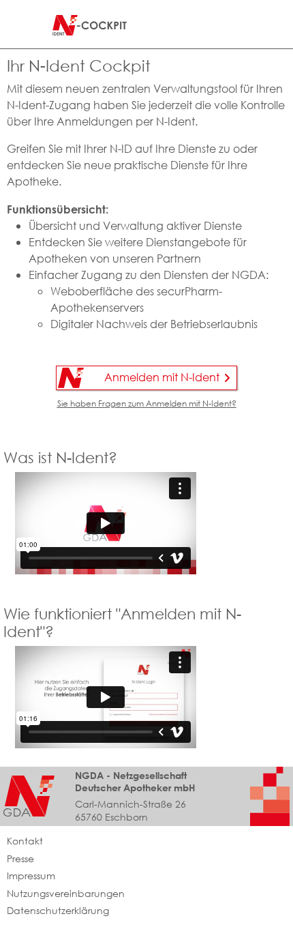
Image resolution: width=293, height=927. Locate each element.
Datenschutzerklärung (58, 910)
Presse (20, 859)
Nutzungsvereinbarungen (66, 893)
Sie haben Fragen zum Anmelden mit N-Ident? (146, 403)
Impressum (31, 876)
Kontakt (25, 841)
